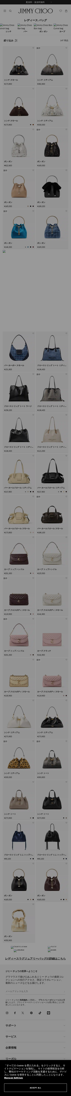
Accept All (35, 1087)
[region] (35, 1078)
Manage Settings (13, 1077)
